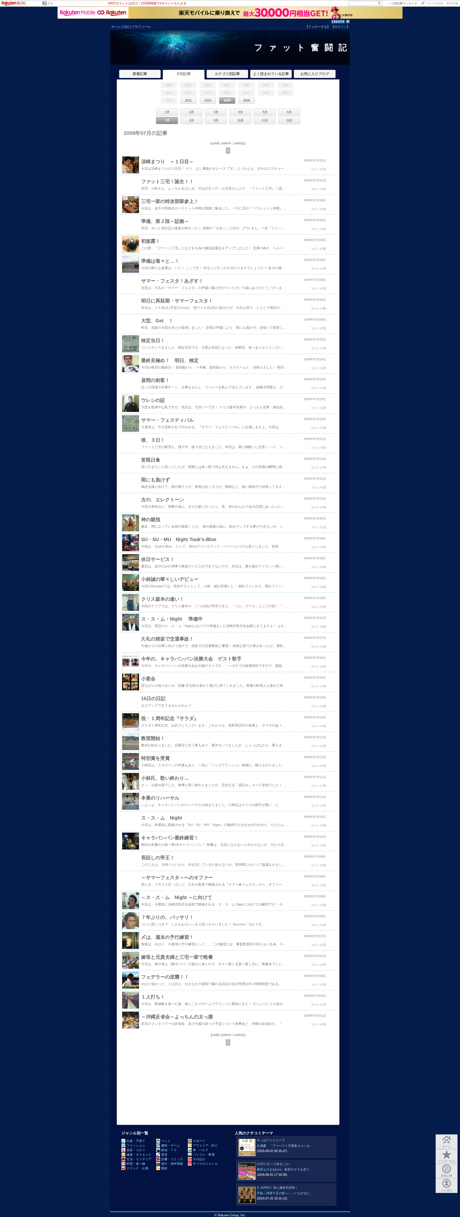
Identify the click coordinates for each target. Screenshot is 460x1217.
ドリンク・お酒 (137, 1168)
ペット (166, 1141)
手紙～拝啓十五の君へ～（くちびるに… (285, 1193)
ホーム (116, 27)
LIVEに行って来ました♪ (273, 1164)
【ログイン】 (340, 27)
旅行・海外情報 (172, 1163)
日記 (126, 27)
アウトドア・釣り (205, 1145)
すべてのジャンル (205, 1163)
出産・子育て (135, 1141)
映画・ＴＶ (169, 1150)
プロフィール (141, 27)
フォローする (446, 1161)
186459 (338, 21)
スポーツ (199, 1141)
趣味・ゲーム (170, 1145)
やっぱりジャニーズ (271, 1140)
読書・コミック (172, 1159)
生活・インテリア (138, 1159)
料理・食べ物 (135, 1163)
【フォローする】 (317, 27)
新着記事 (446, 1175)
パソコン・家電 (204, 1154)
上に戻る (446, 1190)
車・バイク (200, 1150)
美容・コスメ (135, 1150)
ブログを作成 (434, 3)
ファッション (135, 1145)
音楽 (50, 3)
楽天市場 (452, 3)
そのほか (199, 1159)
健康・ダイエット (138, 1154)
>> (402, 3)
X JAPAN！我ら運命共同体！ (277, 1187)
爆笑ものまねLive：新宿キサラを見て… (284, 1169)
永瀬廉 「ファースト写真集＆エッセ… (285, 1146)
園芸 (164, 1168)
